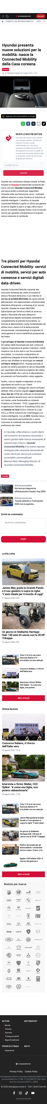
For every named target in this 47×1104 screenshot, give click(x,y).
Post (23, 539)
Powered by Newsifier (23, 1099)
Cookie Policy (31, 1071)
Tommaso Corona (13, 73)
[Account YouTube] (32, 1093)
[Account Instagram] (20, 1093)
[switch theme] (7, 16)
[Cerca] (44, 21)
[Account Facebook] (14, 1093)
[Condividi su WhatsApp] (23, 124)
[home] (2, 21)
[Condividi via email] (39, 124)
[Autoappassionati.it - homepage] (23, 16)
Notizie (5, 69)
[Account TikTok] (26, 1093)
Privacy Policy (16, 1071)
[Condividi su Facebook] (28, 124)
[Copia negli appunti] (44, 124)
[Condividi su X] (33, 124)
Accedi (41, 16)
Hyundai (15, 185)
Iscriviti (23, 173)
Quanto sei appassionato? (19, 21)
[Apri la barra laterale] (3, 16)
